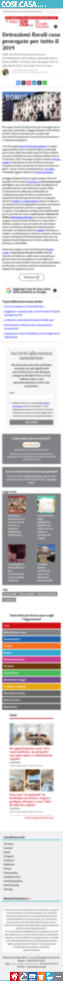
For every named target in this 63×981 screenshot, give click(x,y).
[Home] (23, 4)
